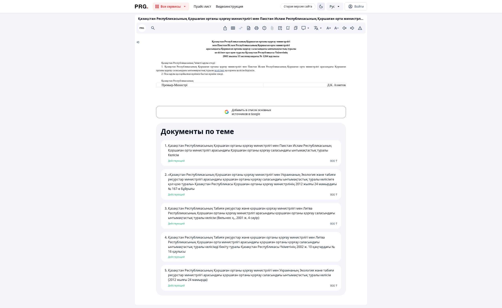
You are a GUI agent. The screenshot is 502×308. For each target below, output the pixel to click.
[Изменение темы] (321, 6)
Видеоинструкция (229, 6)
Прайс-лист (202, 6)
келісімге (220, 70)
